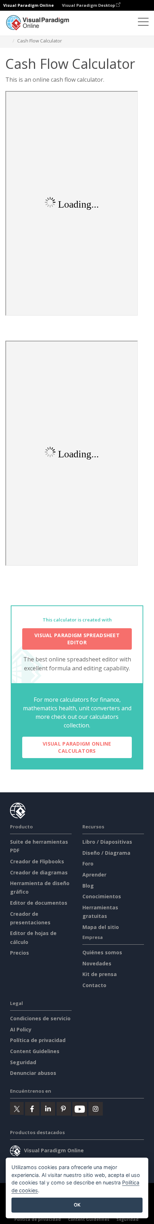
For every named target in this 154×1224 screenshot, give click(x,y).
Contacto (94, 985)
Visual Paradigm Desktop (89, 5)
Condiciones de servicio (40, 1018)
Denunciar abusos (33, 1073)
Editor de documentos (38, 902)
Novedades (96, 963)
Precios (19, 952)
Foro (87, 863)
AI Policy (21, 1029)
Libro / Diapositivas (107, 841)
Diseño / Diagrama (106, 852)
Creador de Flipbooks (37, 861)
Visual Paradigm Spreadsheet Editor (77, 639)
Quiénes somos (102, 952)
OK (77, 1205)
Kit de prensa (99, 974)
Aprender (94, 874)
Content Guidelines (34, 1051)
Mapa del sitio (100, 927)
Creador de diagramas (39, 872)
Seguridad (23, 1062)
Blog (88, 885)
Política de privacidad (38, 1040)
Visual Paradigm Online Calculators (77, 747)
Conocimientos (101, 896)
